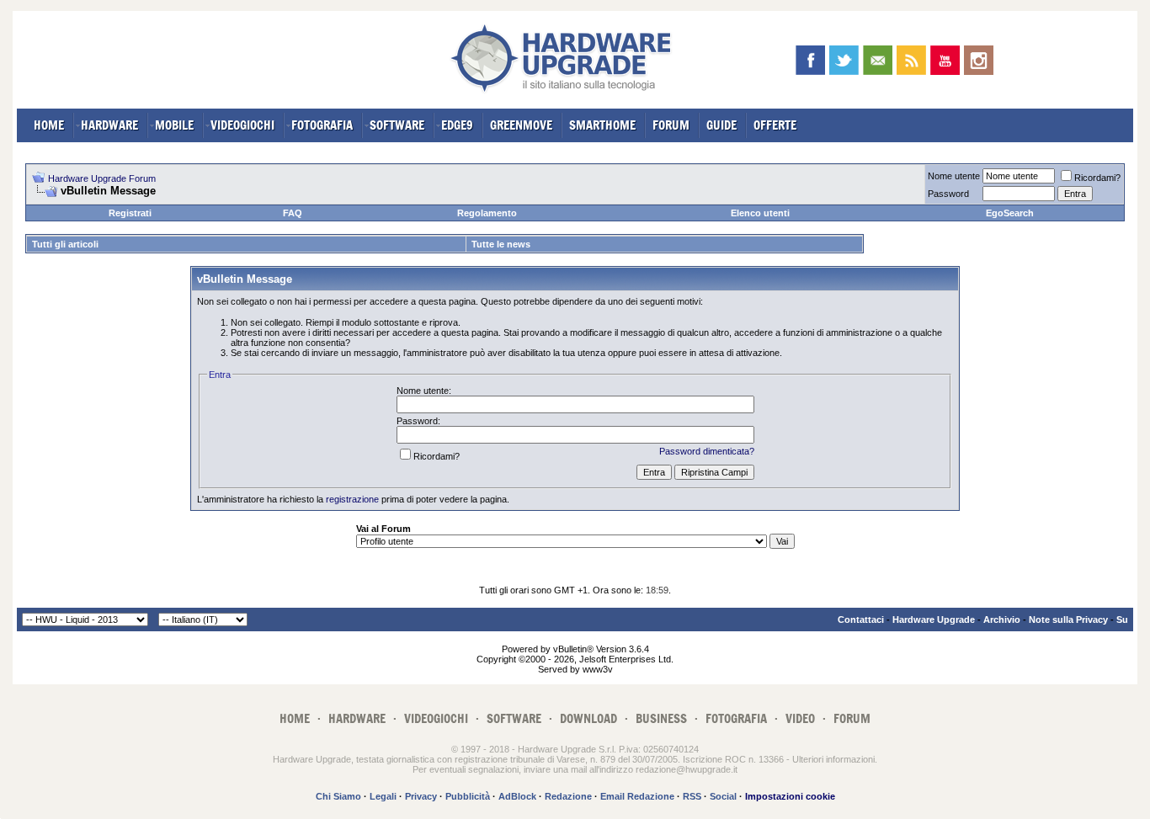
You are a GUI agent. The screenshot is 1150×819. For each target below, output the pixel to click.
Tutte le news (500, 244)
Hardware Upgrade (933, 619)
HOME (49, 125)
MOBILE (174, 125)
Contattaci (861, 619)
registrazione (352, 499)
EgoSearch (1010, 213)
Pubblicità (467, 796)
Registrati (130, 213)
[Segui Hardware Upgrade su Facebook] (810, 60)
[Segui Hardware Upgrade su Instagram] (978, 60)
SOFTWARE (397, 125)
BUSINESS (661, 718)
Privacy (421, 796)
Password (948, 194)
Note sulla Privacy (1068, 619)
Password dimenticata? (706, 451)
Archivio (1001, 619)
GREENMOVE (521, 125)
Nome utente (954, 176)
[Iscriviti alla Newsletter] (877, 60)
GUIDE (721, 125)
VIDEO (800, 718)
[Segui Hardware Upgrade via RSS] (911, 60)
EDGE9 (457, 125)
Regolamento (487, 213)
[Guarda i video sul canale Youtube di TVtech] (945, 60)
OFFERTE (774, 125)
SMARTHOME (602, 125)
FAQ (292, 213)
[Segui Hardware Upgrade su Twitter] (844, 60)
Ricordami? (1097, 178)
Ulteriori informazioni (833, 759)
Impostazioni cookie (790, 796)
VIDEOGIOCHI (242, 125)
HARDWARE (109, 125)
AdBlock (517, 796)
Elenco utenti (760, 213)
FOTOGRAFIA (322, 125)
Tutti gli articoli (65, 244)
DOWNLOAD (588, 718)
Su (1122, 619)
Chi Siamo (338, 796)
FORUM (670, 125)
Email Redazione (637, 796)
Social (723, 796)
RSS (692, 796)
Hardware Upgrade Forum (102, 178)
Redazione (568, 796)
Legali (383, 796)
